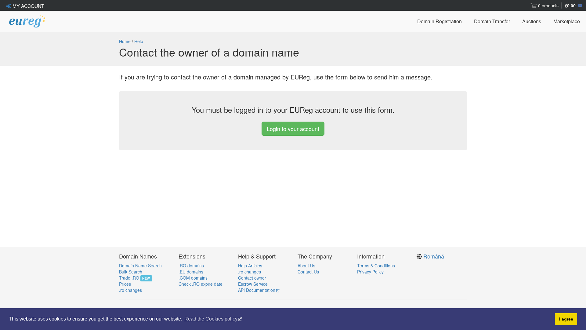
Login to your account (293, 129)
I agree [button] (566, 319)
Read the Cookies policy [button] (210, 318)
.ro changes (130, 290)
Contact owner (252, 278)
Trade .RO (129, 278)
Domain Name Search (140, 265)
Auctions (531, 21)
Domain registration (439, 21)
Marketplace (566, 21)
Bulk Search (130, 272)
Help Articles (250, 265)
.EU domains (191, 272)
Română (433, 256)
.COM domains (193, 278)
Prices (125, 284)
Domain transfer (492, 21)
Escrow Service (253, 284)
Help (138, 41)
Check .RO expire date (200, 284)
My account (27, 5)
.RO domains (191, 265)
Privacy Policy (370, 272)
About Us (306, 265)
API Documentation (256, 290)
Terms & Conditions (376, 265)
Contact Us (308, 272)
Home (125, 41)
